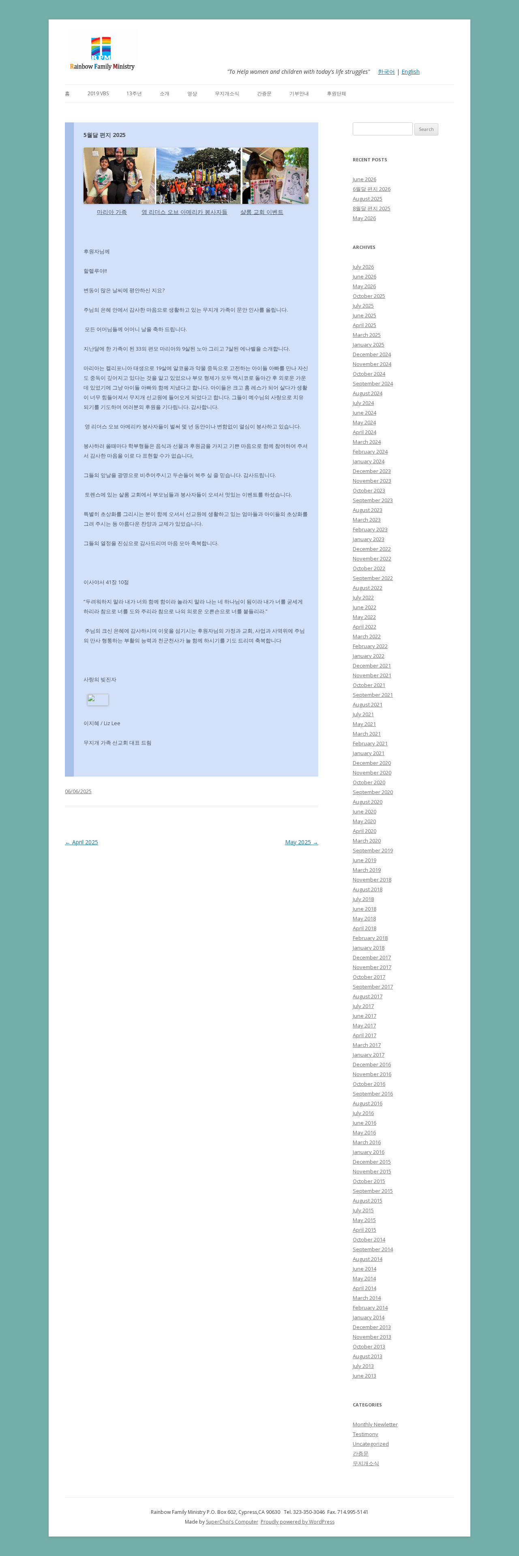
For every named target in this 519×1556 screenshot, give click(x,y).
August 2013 (367, 1356)
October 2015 (369, 1181)
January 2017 (368, 1054)
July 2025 (363, 305)
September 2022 (373, 578)
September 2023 (373, 500)
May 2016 (364, 1132)
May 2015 (364, 1220)
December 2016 (372, 1064)
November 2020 (372, 772)
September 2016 (373, 1093)
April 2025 (81, 842)
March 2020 (367, 840)
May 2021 (364, 724)
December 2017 (372, 957)
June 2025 (364, 315)
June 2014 (364, 1268)
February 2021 (370, 743)
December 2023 (372, 471)
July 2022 (363, 597)
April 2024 (364, 432)
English (410, 71)
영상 (192, 93)
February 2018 (370, 938)
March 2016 (367, 1142)
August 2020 (367, 801)
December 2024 (372, 354)
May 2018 (364, 918)
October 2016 (369, 1083)
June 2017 (364, 1015)
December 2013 (372, 1327)
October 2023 (369, 490)
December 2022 (372, 548)
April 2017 (364, 1035)
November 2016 (372, 1074)
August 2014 (367, 1259)
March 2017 (367, 1045)
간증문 (264, 93)
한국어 (386, 71)
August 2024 (367, 393)
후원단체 (336, 93)
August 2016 (367, 1103)
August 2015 (367, 1200)
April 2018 (364, 928)
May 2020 (364, 821)
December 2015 (372, 1161)
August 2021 (367, 704)
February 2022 (370, 646)
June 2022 (364, 607)
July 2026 (363, 266)
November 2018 (372, 879)
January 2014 (368, 1317)
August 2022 (367, 587)
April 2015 (364, 1229)
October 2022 (369, 568)
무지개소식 (227, 93)
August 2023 (367, 510)
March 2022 (367, 636)
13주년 (134, 93)
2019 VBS (98, 93)
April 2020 (364, 831)
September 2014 (373, 1249)
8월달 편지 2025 (371, 208)
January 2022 (368, 655)
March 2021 (367, 733)
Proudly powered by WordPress (298, 1521)
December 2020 (372, 762)
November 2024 (372, 364)
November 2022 (372, 558)
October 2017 (369, 976)
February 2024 (370, 451)
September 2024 (373, 383)
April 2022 (364, 626)
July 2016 (363, 1113)
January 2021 (368, 753)
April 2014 (364, 1288)
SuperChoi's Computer (232, 1521)
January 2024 (368, 461)
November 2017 (372, 967)
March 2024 (367, 441)
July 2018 (363, 899)
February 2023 (370, 529)
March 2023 (367, 519)
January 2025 (368, 344)
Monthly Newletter (375, 1424)
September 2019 (373, 850)
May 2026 (364, 218)
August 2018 (367, 889)
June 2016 (364, 1122)
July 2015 (363, 1210)
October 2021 (369, 685)
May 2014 (364, 1278)
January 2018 (368, 947)
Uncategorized (371, 1443)
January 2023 (368, 539)
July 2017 (363, 1006)
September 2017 (373, 986)
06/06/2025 (78, 791)
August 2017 (367, 996)
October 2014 (369, 1239)
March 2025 (367, 334)
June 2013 (364, 1375)
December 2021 (372, 665)
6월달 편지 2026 (371, 189)
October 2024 (369, 373)
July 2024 (363, 403)
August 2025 (367, 198)
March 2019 (367, 869)
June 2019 (364, 860)
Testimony (365, 1434)
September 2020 (373, 792)
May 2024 (364, 422)
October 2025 (369, 296)
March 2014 (367, 1297)
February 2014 (370, 1307)
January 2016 (368, 1152)
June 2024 (364, 412)
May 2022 (364, 617)
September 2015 (373, 1190)
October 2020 (369, 782)
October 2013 (369, 1346)
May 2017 (364, 1025)
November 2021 (372, 675)
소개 (164, 93)
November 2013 (372, 1336)
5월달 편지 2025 (105, 135)
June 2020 (364, 811)
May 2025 (301, 842)
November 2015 (372, 1171)
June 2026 (364, 179)
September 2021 (373, 694)
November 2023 (372, 480)
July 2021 (363, 714)
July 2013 (363, 1366)
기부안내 (299, 93)
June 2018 (364, 908)
